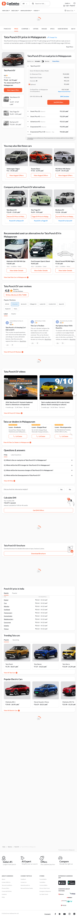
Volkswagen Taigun (13, 169)
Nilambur (6, 606)
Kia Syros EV (59, 210)
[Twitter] (59, 914)
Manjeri (6, 600)
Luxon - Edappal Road (39, 427)
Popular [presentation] (14, 593)
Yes (61, 489)
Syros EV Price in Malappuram (65, 216)
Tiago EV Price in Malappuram (41, 216)
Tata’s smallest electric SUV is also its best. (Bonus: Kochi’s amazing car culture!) (55, 403)
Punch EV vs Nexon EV (16, 220)
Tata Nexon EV (12, 210)
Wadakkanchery (8, 619)
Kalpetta (6, 625)
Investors (4, 894)
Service (47, 61)
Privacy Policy (5, 888)
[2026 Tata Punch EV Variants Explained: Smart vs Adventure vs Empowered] (20, 387)
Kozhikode (7, 609)
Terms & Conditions (7, 885)
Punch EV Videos (15, 413)
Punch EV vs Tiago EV (41, 220)
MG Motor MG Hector (62, 169)
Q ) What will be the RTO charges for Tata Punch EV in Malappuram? (27, 465)
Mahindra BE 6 (10, 702)
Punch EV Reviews (15, 352)
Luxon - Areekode (15, 427)
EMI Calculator (64, 96)
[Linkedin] (74, 914)
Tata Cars (12, 672)
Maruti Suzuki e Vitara (41, 702)
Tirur (5, 603)
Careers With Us (6, 882)
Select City (70, 10)
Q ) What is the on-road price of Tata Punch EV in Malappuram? (25, 460)
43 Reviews (7, 77)
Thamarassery (8, 613)
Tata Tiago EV (35, 210)
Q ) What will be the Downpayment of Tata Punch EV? (22, 475)
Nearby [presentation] (6, 593)
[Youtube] (64, 914)
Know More (55, 61)
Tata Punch (9, 664)
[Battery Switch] (42, 61)
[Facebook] (55, 914)
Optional (33, 84)
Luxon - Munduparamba (63, 427)
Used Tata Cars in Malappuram (16, 277)
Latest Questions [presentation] (16, 455)
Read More (69, 47)
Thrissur (6, 629)
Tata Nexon (38, 664)
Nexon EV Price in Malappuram (16, 216)
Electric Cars (13, 710)
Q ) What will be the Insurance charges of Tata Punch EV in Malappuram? (28, 470)
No (70, 489)
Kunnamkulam (8, 616)
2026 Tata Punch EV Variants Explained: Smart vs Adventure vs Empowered (19, 403)
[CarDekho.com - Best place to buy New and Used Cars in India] (10, 4)
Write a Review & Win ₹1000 (16, 295)
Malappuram (8, 85)
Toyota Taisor (35, 169)
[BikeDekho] (61, 894)
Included (37, 61)
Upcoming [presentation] (16, 640)
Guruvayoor (7, 622)
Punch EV (7, 29)
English (67, 3)
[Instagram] (69, 914)
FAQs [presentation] (5, 455)
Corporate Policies (7, 891)
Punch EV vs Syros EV (65, 220)
